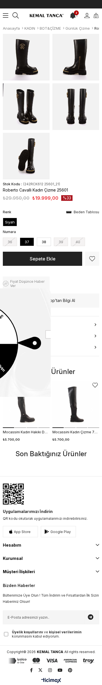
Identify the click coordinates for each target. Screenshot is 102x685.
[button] (8, 427)
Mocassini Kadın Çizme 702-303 (75, 432)
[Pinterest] (70, 670)
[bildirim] (73, 15)
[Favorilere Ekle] (92, 259)
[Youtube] (60, 670)
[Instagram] (50, 670)
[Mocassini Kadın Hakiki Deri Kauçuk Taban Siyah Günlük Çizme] (26, 404)
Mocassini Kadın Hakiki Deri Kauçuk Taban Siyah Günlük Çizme (26, 432)
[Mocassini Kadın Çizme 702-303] (75, 404)
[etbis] (13, 494)
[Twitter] (40, 670)
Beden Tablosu (86, 212)
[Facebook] (31, 670)
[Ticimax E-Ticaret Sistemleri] (51, 681)
